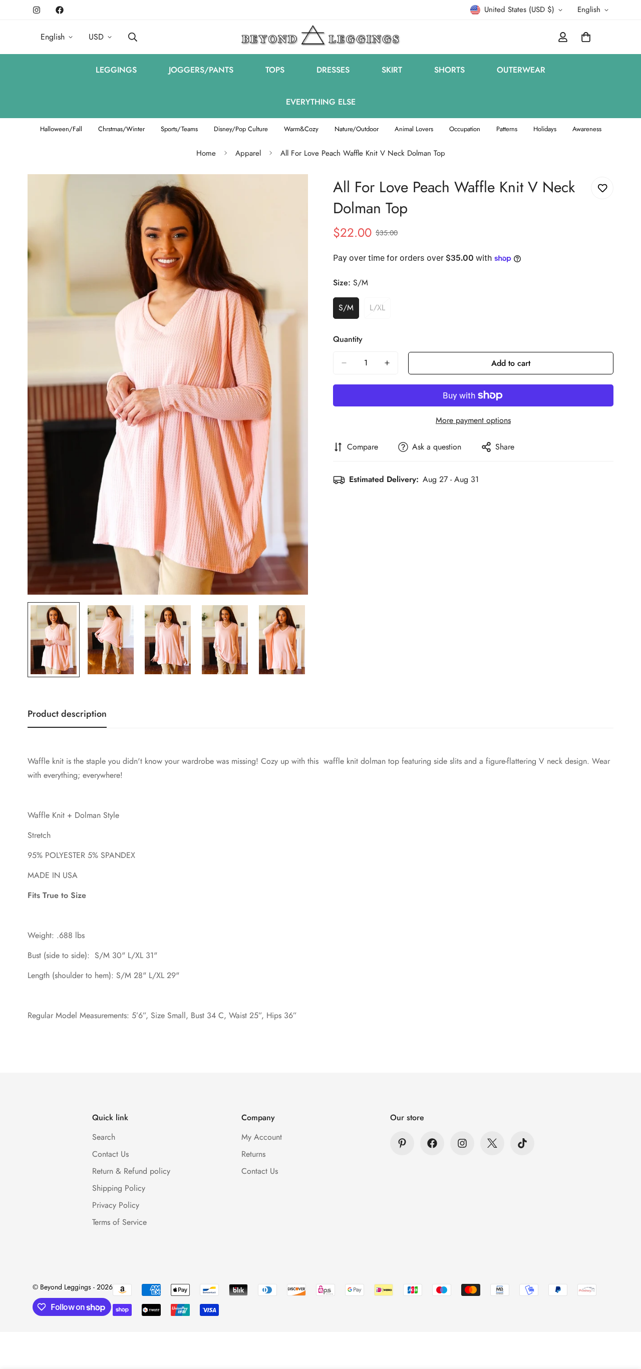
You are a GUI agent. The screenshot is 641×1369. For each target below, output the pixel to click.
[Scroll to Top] (621, 1314)
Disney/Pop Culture (241, 129)
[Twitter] (492, 1143)
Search (103, 1137)
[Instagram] (37, 10)
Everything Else (321, 102)
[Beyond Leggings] (320, 37)
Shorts (449, 70)
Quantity (348, 339)
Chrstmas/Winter (121, 129)
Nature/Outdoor (357, 129)
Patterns (506, 129)
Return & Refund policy (131, 1171)
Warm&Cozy (301, 129)
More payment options (473, 420)
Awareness (586, 129)
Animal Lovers (414, 129)
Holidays (544, 129)
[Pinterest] (402, 1143)
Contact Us (110, 1154)
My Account (261, 1137)
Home (206, 153)
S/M (349, 310)
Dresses (333, 70)
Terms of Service (119, 1222)
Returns (253, 1154)
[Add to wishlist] (602, 188)
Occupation (464, 129)
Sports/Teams (179, 129)
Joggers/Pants (201, 70)
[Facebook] (60, 10)
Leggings (116, 70)
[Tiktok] (522, 1143)
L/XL (380, 310)
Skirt (392, 70)
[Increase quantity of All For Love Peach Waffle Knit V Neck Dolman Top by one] (387, 363)
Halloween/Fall (61, 129)
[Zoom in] (286, 195)
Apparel (248, 153)
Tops (274, 70)
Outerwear (521, 70)
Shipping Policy (118, 1188)
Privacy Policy (115, 1205)
